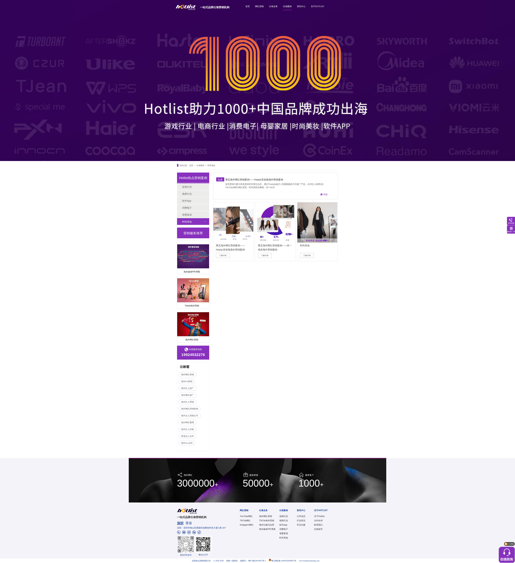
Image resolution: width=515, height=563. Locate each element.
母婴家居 (187, 214)
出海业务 (273, 6)
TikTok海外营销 (266, 520)
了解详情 (223, 255)
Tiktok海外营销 (192, 293)
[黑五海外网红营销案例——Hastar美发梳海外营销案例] (233, 222)
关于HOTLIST (317, 6)
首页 (247, 6)
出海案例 (287, 6)
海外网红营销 (191, 326)
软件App (186, 200)
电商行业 (187, 193)
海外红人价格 (187, 429)
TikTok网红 (245, 520)
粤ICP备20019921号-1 (257, 561)
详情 (325, 194)
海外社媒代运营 (266, 524)
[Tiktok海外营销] (193, 278)
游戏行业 (187, 186)
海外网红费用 (187, 422)
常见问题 (301, 524)
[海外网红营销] (193, 312)
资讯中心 (301, 6)
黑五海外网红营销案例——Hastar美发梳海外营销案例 (254, 179)
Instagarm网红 (246, 524)
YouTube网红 (246, 516)
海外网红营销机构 (189, 409)
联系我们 (318, 524)
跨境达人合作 (187, 436)
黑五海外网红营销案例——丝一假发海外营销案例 (275, 246)
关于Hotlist (319, 516)
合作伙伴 (318, 520)
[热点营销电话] (179, 533)
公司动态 (301, 516)
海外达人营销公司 (189, 415)
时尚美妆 (211, 165)
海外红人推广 (187, 388)
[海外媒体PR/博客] (193, 244)
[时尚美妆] (317, 222)
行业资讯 (301, 520)
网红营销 (259, 6)
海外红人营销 (187, 402)
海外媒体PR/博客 (192, 259)
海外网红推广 (187, 395)
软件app (283, 524)
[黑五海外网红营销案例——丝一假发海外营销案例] (275, 222)
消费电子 (187, 207)
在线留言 (318, 529)
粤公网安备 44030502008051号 (283, 561)
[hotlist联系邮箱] (184, 533)
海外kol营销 (186, 381)
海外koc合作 (187, 443)
